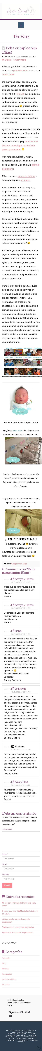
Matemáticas (22, 1035)
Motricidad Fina (12, 1037)
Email (5, 864)
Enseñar (5, 969)
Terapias (21, 1042)
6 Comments (19, 60)
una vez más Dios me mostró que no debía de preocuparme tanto (20, 145)
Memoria (32, 1035)
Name (5, 854)
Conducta (10, 1030)
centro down (8, 74)
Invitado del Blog (9, 979)
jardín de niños (20, 70)
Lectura (32, 1033)
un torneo (25, 180)
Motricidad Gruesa (29, 1037)
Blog (4, 963)
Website (5, 874)
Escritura (16, 1032)
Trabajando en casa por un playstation (18, 927)
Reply (7, 579)
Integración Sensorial (17, 1033)
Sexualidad (10, 1040)
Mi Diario (6, 60)
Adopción (6, 958)
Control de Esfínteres (26, 1030)
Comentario (7, 829)
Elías (25, 564)
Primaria (20, 94)
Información (7, 974)
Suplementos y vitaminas (27, 1040)
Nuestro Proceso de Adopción (22, 1038)
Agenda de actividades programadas (17, 933)
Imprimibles (27, 1032)
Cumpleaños (16, 564)
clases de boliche (26, 176)
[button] (21, 25)
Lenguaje (11, 1035)
